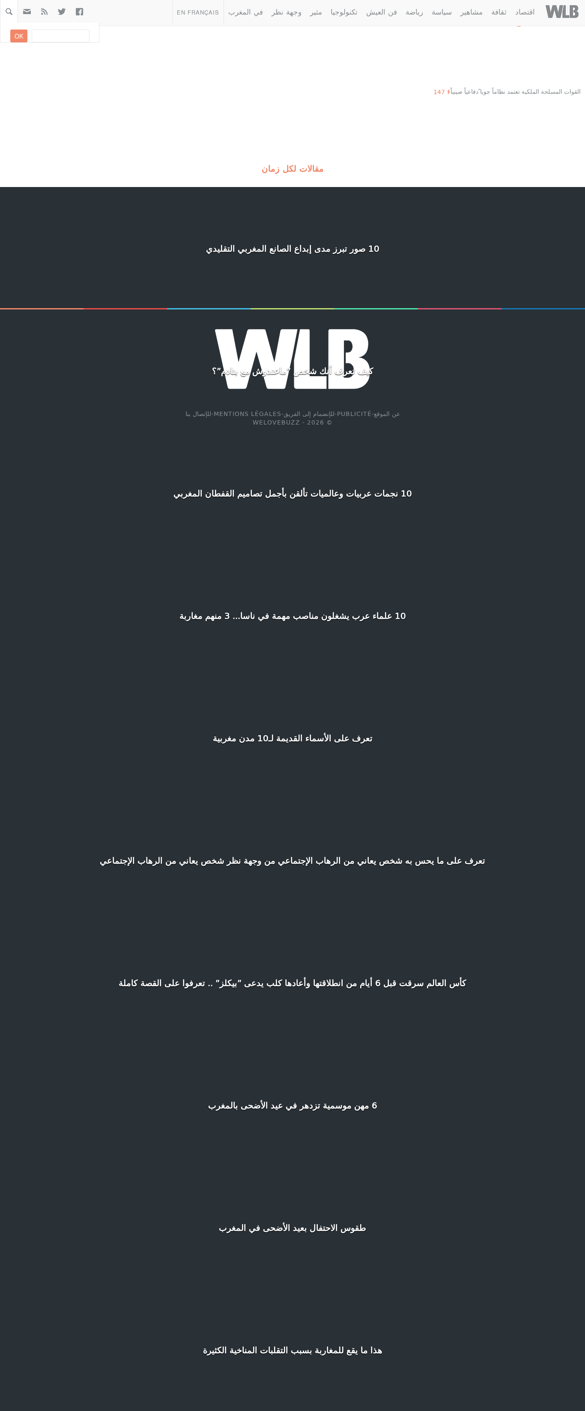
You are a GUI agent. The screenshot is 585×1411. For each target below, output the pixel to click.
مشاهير (471, 11)
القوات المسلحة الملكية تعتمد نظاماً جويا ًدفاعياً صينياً (516, 91)
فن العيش (381, 11)
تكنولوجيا (344, 11)
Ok (19, 36)
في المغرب (245, 11)
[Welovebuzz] (562, 11)
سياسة (442, 11)
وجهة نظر (286, 11)
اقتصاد (525, 11)
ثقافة (499, 11)
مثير (316, 11)
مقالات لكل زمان (293, 168)
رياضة (414, 11)
